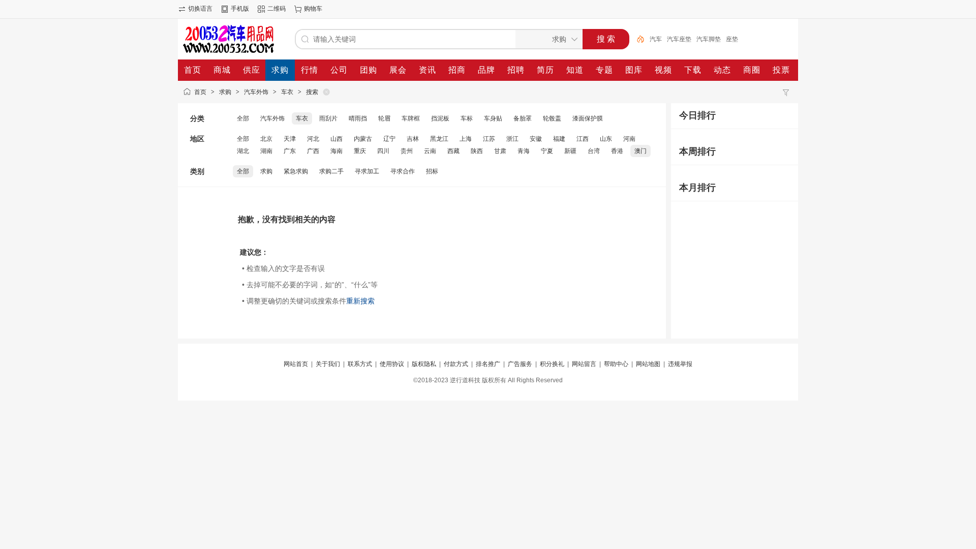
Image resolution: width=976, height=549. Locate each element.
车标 (467, 118)
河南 (629, 138)
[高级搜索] (637, 39)
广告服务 (520, 364)
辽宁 (389, 138)
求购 (225, 92)
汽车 (656, 39)
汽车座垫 (679, 39)
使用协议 (392, 364)
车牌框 (411, 118)
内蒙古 (363, 138)
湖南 (266, 151)
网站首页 (296, 364)
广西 (313, 151)
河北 (313, 138)
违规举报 (680, 364)
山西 (336, 138)
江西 (582, 138)
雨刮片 (328, 118)
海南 (336, 151)
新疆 (570, 151)
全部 (243, 118)
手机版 (240, 8)
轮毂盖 (552, 118)
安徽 (536, 138)
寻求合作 (402, 171)
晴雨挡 (358, 118)
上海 (466, 138)
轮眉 (384, 118)
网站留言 (584, 364)
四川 (383, 151)
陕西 (477, 151)
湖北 (243, 151)
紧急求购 (296, 171)
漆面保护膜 (587, 118)
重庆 (360, 151)
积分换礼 (552, 364)
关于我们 (328, 364)
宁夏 (547, 151)
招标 (432, 171)
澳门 (640, 151)
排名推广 (488, 364)
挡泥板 (440, 118)
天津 (290, 138)
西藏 (453, 151)
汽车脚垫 (708, 39)
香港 (617, 151)
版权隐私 (424, 364)
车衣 (287, 92)
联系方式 (360, 364)
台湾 (594, 151)
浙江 (512, 138)
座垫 (732, 39)
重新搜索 (360, 301)
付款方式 (456, 364)
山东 (606, 138)
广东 (290, 151)
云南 (430, 151)
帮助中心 (616, 364)
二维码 (276, 8)
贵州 (407, 151)
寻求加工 (367, 171)
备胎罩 (522, 118)
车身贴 (493, 118)
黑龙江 (439, 138)
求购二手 (331, 171)
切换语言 (200, 8)
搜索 (312, 92)
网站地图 (648, 364)
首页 (200, 92)
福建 (559, 138)
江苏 (489, 138)
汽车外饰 (256, 92)
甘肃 (500, 151)
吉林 (413, 138)
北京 (266, 138)
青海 (523, 151)
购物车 (313, 8)
